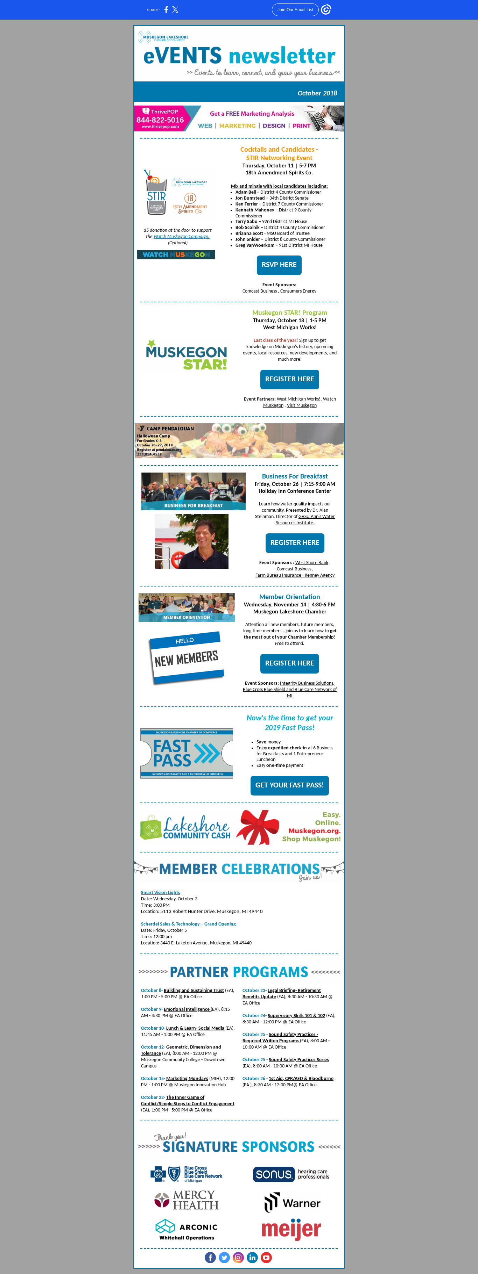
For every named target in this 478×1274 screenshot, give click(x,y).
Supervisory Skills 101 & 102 (296, 1016)
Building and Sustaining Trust (194, 990)
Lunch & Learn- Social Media (195, 1028)
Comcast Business (259, 291)
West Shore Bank (311, 563)
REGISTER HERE (289, 379)
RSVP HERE (279, 265)
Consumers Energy (298, 291)
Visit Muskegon (302, 405)
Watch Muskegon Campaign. (182, 236)
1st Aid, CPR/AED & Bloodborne (301, 1078)
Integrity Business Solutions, (307, 683)
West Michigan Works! (299, 399)
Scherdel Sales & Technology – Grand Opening (188, 924)
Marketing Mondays (187, 1078)
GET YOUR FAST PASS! (289, 786)
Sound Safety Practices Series (299, 1060)
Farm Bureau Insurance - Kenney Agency (295, 575)
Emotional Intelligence (187, 1009)
